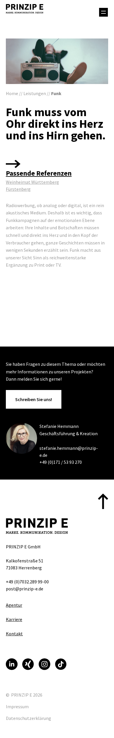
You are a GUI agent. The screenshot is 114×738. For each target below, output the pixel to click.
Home (12, 93)
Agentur (14, 605)
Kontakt (14, 633)
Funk (56, 93)
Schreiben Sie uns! (33, 399)
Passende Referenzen (39, 173)
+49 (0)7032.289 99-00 (27, 582)
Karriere (14, 619)
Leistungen (34, 93)
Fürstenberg (18, 189)
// (21, 93)
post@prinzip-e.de (24, 589)
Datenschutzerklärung (28, 718)
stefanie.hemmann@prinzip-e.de (68, 451)
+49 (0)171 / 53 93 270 (60, 462)
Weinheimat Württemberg (32, 182)
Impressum (17, 706)
